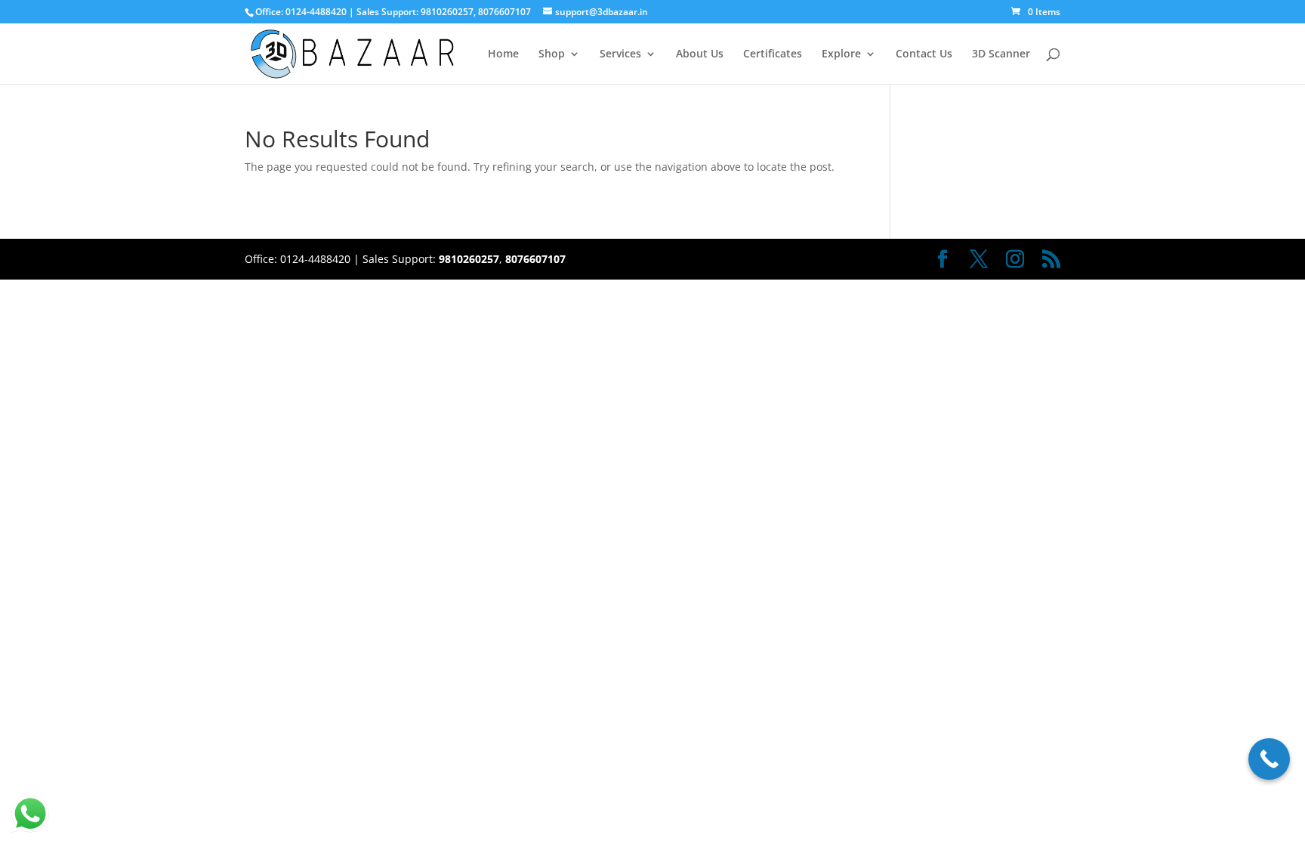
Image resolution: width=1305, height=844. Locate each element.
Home (503, 54)
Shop (551, 54)
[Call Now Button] (1269, 759)
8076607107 (504, 11)
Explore (841, 54)
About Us (699, 54)
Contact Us (924, 54)
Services (620, 54)
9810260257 (447, 11)
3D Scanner (1001, 54)
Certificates (772, 54)
